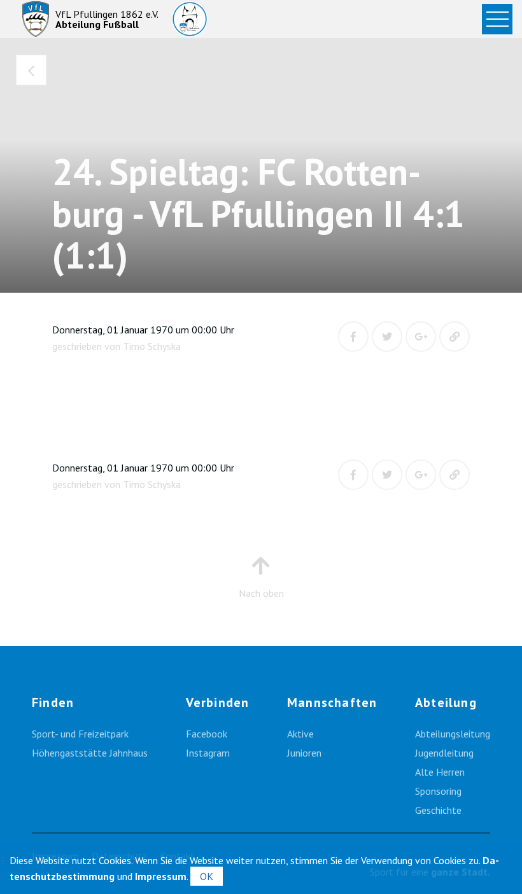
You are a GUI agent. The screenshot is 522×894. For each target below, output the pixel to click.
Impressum (161, 876)
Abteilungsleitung (452, 733)
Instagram (208, 752)
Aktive (300, 733)
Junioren (304, 752)
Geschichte (438, 810)
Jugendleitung (444, 752)
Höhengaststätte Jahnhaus (90, 752)
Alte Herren (440, 771)
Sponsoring (438, 791)
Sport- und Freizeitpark (80, 733)
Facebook (206, 733)
